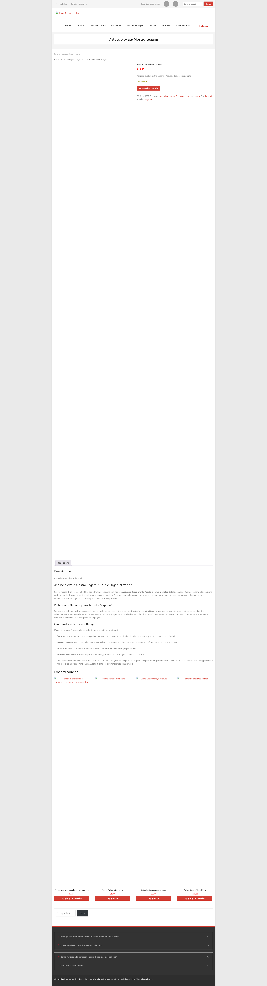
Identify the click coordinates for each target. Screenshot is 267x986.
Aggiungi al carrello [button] (72, 898)
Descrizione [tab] (63, 563)
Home (56, 54)
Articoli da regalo (68, 59)
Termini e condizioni (79, 4)
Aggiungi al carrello (148, 88)
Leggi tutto (112, 898)
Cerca (208, 4)
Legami (79, 59)
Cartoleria (180, 96)
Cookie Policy (61, 4)
